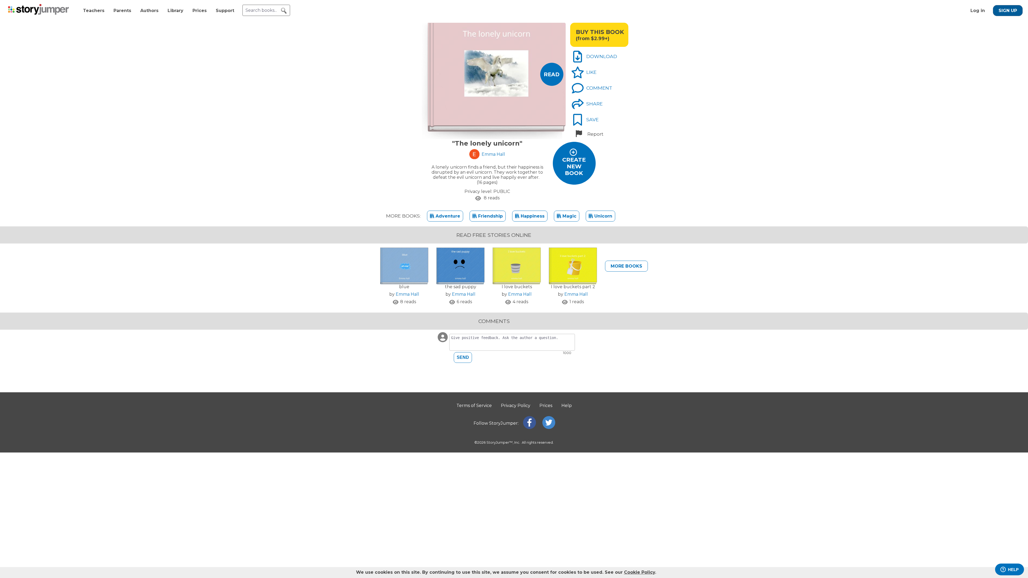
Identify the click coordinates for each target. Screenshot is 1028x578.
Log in (977, 10)
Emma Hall (407, 294)
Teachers (93, 10)
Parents (122, 10)
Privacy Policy (515, 405)
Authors (149, 10)
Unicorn (602, 216)
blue (404, 286)
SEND (463, 357)
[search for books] (284, 10)
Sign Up (1008, 10)
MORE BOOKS (626, 266)
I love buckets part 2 (573, 286)
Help (566, 405)
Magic (568, 216)
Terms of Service (474, 405)
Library (175, 10)
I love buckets (517, 286)
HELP (1013, 569)
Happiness (532, 216)
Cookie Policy (639, 572)
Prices (199, 10)
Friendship (490, 216)
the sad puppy (460, 286)
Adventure (447, 216)
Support (225, 10)
